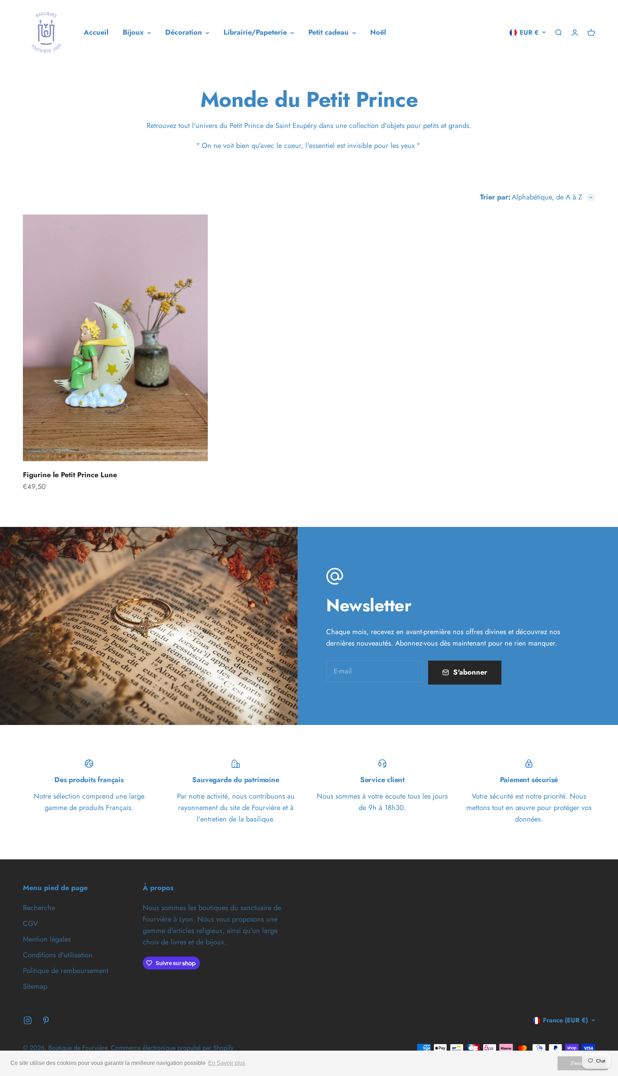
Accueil (96, 32)
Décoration (183, 32)
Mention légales (47, 939)
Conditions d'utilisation (58, 955)
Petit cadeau (328, 32)
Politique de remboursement (65, 971)
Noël (378, 32)
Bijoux (133, 32)
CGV (30, 923)
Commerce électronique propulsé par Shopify (172, 1047)
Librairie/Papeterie (255, 32)
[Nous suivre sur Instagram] (28, 1020)
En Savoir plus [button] (226, 1063)
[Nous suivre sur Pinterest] (46, 1020)
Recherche (39, 908)
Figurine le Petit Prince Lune (70, 475)
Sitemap (35, 986)
